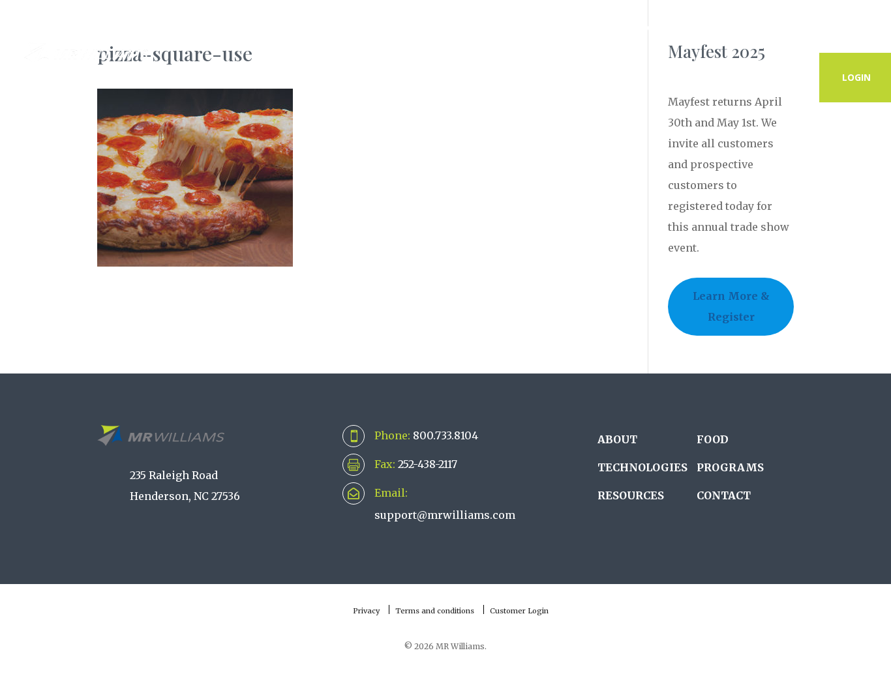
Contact (848, 28)
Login (856, 77)
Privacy (366, 610)
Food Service (552, 28)
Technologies (333, 28)
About (236, 28)
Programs (656, 28)
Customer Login (519, 610)
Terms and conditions (434, 610)
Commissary (444, 28)
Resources (753, 28)
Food (713, 439)
